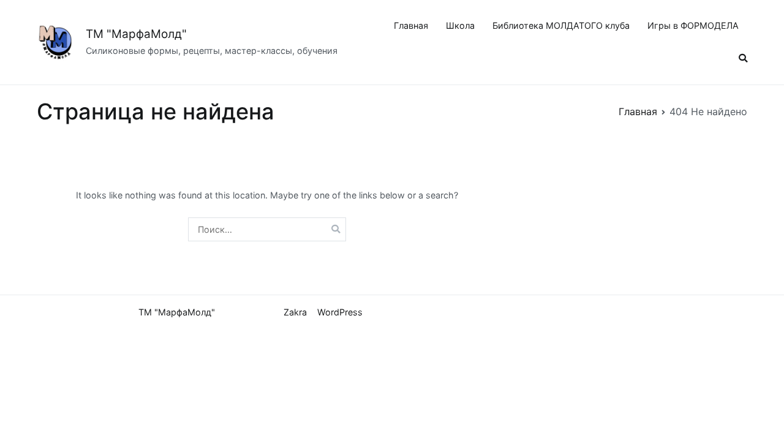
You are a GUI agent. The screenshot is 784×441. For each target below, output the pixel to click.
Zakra (295, 312)
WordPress (340, 312)
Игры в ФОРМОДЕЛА (693, 25)
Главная (411, 25)
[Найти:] (267, 229)
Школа (460, 25)
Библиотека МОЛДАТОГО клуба (561, 25)
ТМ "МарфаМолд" (136, 34)
